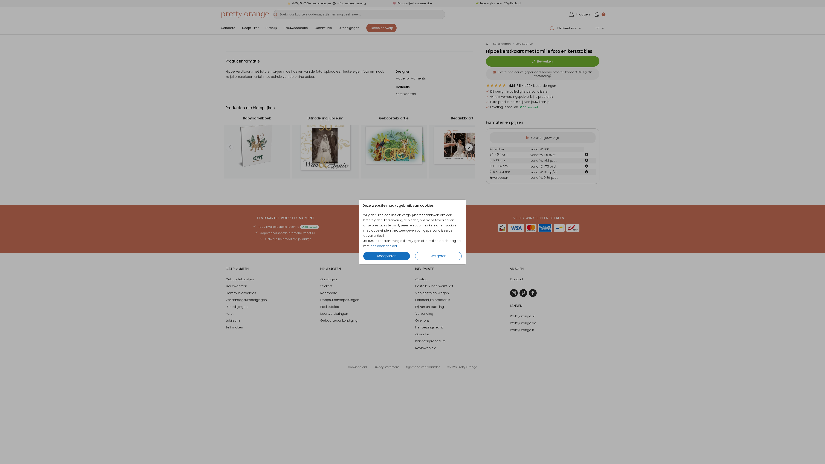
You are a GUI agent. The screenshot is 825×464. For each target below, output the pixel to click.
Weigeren (438, 255)
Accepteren (387, 255)
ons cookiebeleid (383, 246)
